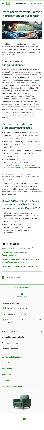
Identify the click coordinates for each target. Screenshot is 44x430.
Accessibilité (7, 368)
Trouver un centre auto (16, 314)
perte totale (35, 80)
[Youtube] (24, 419)
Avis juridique (7, 363)
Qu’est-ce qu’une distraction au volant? (19, 266)
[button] (22, 331)
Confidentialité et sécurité (12, 357)
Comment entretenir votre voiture (17, 248)
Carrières (5, 380)
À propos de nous (8, 374)
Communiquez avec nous (17, 308)
